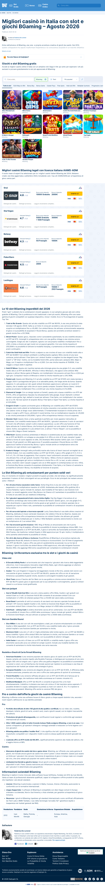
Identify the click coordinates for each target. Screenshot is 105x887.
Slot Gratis (16, 5)
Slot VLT (5, 856)
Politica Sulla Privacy (60, 863)
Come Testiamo (58, 859)
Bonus (32, 6)
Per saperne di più (58, 840)
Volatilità (30, 863)
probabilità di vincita (74, 884)
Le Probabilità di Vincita (36, 861)
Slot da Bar (6, 859)
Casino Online (45, 5)
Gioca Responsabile (60, 856)
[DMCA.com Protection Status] (77, 880)
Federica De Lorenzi (20, 37)
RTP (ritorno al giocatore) (37, 859)
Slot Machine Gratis (9, 861)
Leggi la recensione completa (44, 204)
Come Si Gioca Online (35, 856)
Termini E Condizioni (60, 861)
